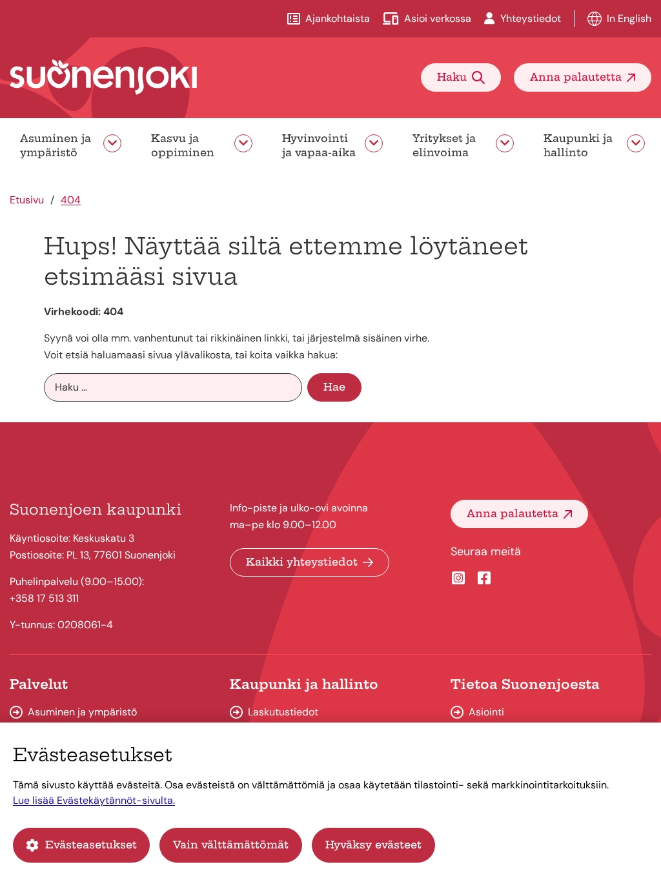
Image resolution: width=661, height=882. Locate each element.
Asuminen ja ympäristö (55, 145)
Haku (452, 76)
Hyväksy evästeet (373, 844)
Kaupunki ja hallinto (578, 145)
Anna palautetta (576, 76)
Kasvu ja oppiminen (182, 145)
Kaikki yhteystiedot (302, 561)
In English (629, 18)
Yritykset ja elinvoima (444, 145)
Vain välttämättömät (231, 844)
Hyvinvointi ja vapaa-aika (319, 145)
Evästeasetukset (91, 844)
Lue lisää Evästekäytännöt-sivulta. (94, 800)
